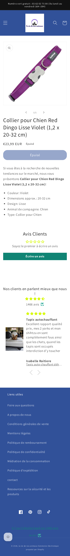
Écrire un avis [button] (35, 256)
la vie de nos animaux (28, 546)
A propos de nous (19, 415)
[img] (35, 298)
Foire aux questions (20, 405)
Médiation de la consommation (28, 461)
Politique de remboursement (27, 443)
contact (12, 480)
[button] (5, 23)
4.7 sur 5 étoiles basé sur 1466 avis (35, 528)
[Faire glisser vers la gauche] (26, 112)
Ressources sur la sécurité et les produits (29, 491)
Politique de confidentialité (26, 452)
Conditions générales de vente (28, 424)
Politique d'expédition (22, 470)
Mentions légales (19, 433)
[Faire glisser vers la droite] (44, 112)
